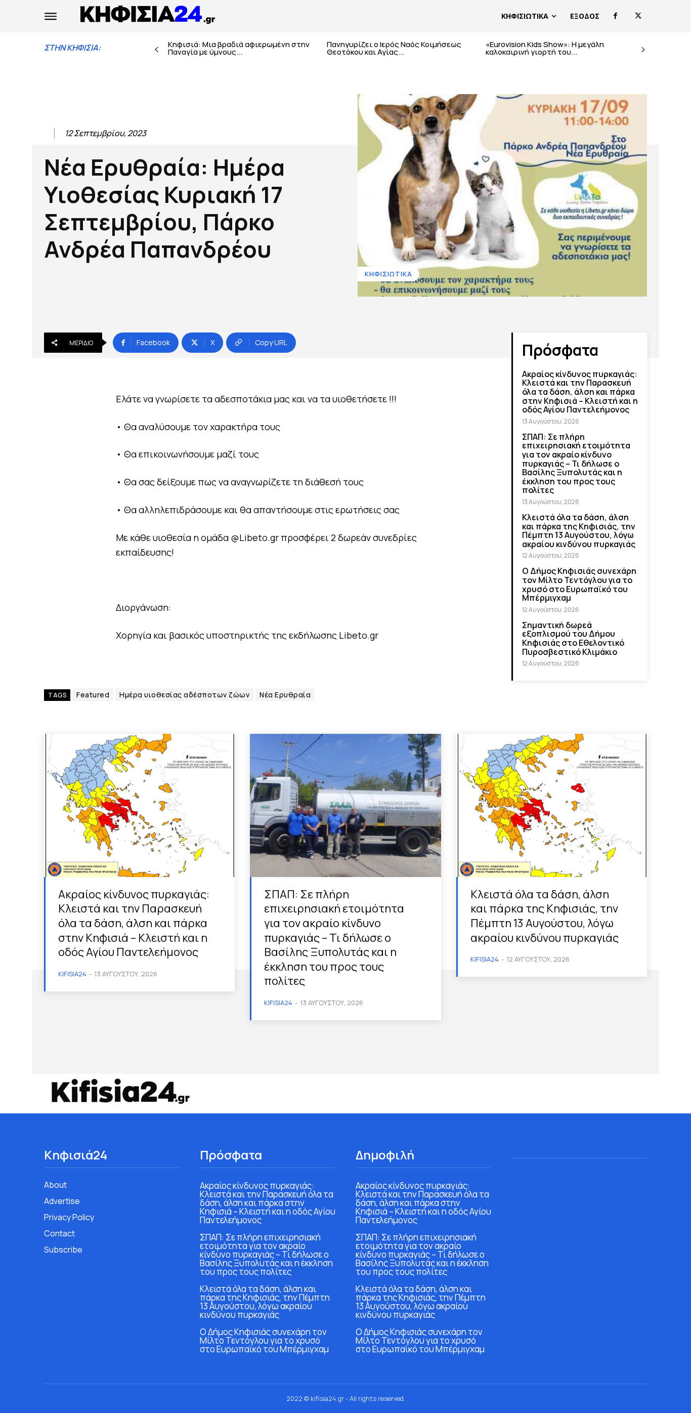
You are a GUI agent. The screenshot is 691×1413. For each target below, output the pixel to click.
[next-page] (643, 50)
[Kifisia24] (148, 13)
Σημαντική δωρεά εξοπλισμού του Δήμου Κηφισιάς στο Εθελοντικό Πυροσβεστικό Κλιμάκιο (573, 638)
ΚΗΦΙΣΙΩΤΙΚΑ (388, 273)
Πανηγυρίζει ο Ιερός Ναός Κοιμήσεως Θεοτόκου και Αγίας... (394, 48)
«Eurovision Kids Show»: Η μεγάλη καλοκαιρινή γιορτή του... (545, 48)
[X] (638, 16)
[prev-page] (156, 50)
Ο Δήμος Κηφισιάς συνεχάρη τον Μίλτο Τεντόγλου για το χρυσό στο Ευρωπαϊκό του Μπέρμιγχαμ (579, 584)
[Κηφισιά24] (120, 1091)
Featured (92, 694)
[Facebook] (615, 16)
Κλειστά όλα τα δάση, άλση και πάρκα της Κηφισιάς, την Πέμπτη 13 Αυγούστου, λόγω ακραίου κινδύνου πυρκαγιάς (578, 531)
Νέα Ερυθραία (285, 694)
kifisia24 (72, 973)
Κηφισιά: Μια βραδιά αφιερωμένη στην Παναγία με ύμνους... (239, 48)
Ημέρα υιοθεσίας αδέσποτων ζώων (184, 694)
